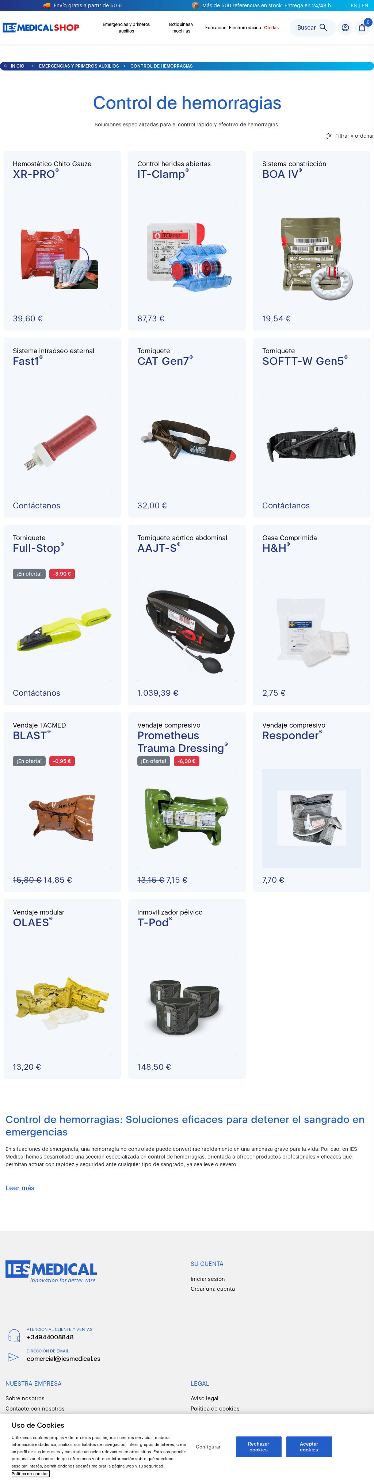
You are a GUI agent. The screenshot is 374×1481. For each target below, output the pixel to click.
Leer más (19, 1188)
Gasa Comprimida (289, 538)
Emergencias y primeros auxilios (79, 66)
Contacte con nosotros (35, 1408)
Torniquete (153, 351)
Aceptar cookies (309, 1447)
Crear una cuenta (213, 1289)
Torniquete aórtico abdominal (182, 538)
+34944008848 (50, 1337)
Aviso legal (204, 1398)
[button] (362, 27)
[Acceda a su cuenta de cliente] (345, 27)
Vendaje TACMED (39, 725)
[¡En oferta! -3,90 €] (62, 631)
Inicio (17, 66)
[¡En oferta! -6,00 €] (186, 818)
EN (365, 5)
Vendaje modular (38, 912)
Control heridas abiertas (174, 164)
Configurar (208, 1447)
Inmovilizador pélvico (170, 912)
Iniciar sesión (208, 1279)
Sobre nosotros (25, 1398)
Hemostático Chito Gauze (52, 164)
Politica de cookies (215, 1408)
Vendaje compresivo (169, 725)
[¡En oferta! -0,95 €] (62, 818)
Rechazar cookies (259, 1447)
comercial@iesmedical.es (63, 1358)
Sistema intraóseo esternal (53, 351)
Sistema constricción (294, 164)
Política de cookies (30, 1474)
